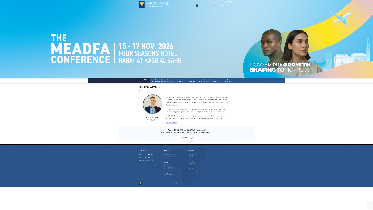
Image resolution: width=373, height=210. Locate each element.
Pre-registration (192, 158)
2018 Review (192, 163)
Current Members (169, 166)
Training (191, 168)
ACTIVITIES (222, 5)
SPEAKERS (192, 81)
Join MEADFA (168, 168)
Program (191, 156)
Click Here (165, 132)
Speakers (191, 159)
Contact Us (142, 150)
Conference (192, 154)
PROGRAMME (179, 81)
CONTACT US (186, 138)
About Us (166, 150)
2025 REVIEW (215, 81)
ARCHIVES (228, 81)
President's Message (170, 154)
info (147, 160)
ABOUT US (203, 5)
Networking (191, 161)
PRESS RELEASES (203, 81)
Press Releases (167, 174)
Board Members (169, 156)
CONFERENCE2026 (143, 80)
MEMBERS (213, 5)
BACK (143, 89)
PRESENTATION (171, 123)
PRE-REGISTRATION (167, 81)
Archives (191, 165)
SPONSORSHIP (156, 81)
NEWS (230, 5)
